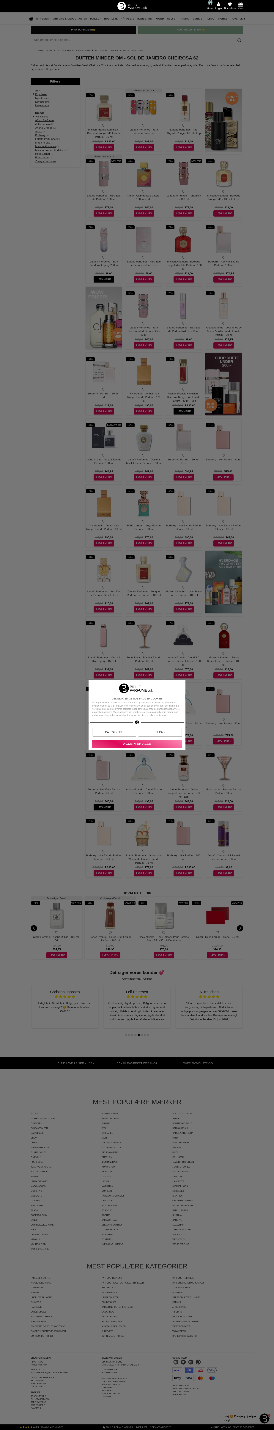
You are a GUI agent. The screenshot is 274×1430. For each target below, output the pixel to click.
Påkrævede (114, 732)
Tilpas (160, 732)
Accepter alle (137, 744)
